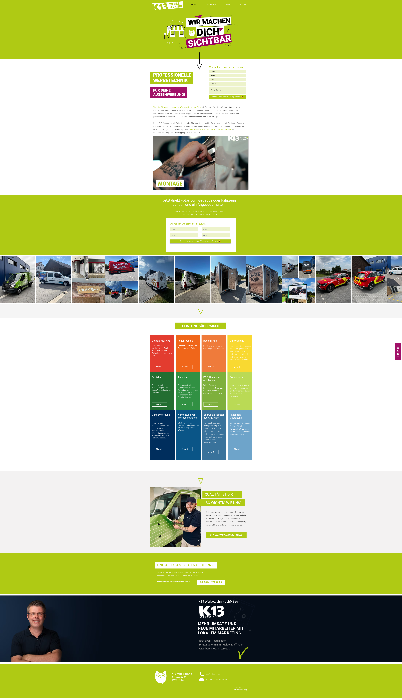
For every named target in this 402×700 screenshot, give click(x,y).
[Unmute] (159, 186)
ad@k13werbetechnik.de (206, 214)
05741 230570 (221, 648)
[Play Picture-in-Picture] (242, 186)
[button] (211, 4)
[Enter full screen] (245, 186)
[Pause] (156, 186)
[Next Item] (398, 279)
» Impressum (237, 687)
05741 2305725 (187, 214)
